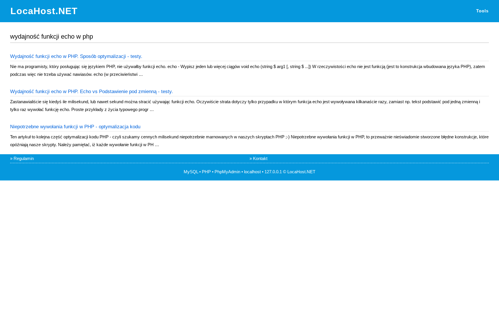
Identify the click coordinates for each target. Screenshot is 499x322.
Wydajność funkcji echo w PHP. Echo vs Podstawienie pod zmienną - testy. (91, 91)
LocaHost (296, 171)
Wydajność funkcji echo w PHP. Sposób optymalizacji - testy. (76, 56)
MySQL (191, 171)
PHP (206, 171)
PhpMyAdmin (227, 171)
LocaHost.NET (44, 11)
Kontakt (260, 158)
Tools (482, 10)
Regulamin (24, 158)
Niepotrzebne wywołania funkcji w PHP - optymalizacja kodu (75, 126)
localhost (252, 171)
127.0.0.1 (273, 171)
